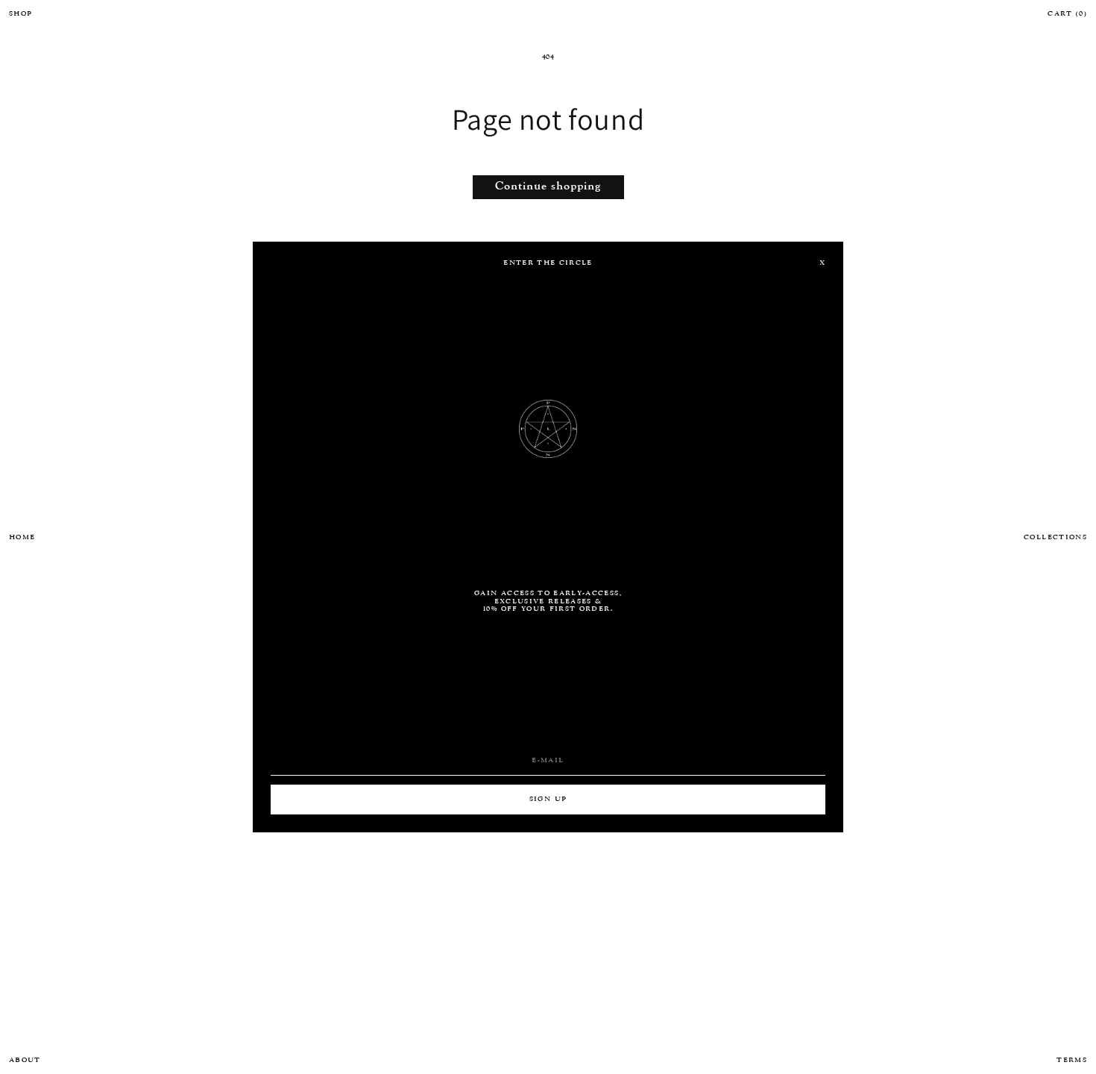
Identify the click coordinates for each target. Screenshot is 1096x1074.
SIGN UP (548, 799)
